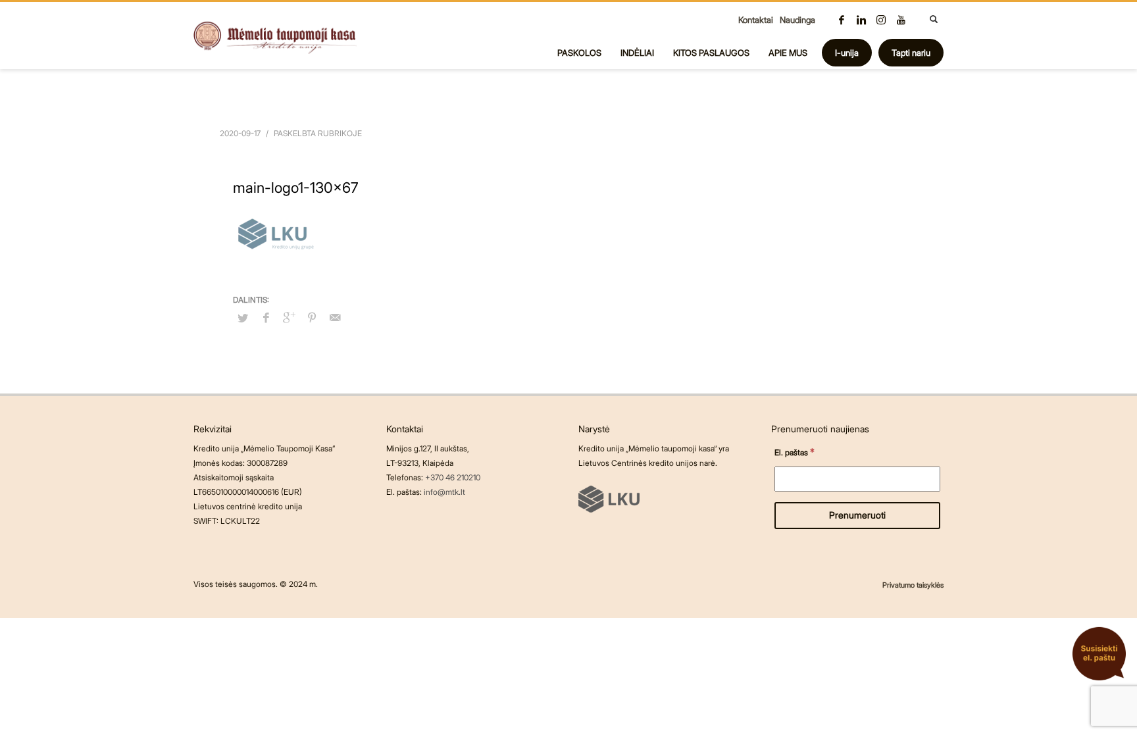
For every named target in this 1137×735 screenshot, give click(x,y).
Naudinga (797, 19)
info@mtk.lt (444, 492)
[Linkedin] (861, 20)
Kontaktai (755, 19)
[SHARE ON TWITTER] (243, 318)
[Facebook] (841, 20)
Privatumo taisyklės (913, 585)
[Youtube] (901, 20)
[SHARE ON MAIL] (335, 317)
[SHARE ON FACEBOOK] (266, 317)
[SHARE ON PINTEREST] (312, 317)
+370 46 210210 (452, 477)
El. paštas (794, 451)
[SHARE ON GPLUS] (289, 317)
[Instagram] (881, 20)
